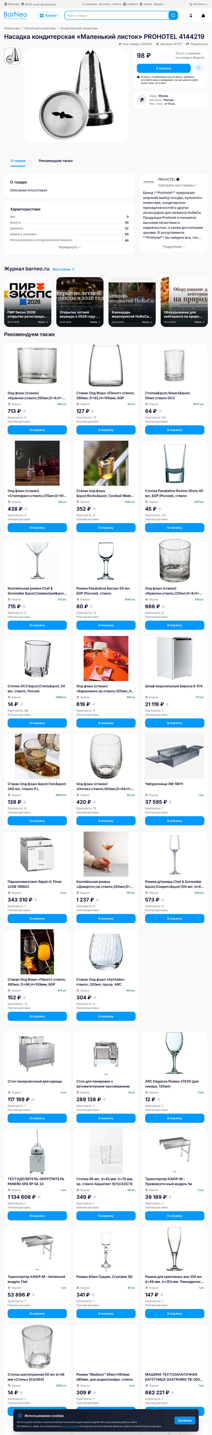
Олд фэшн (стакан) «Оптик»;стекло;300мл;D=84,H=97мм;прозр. (105, 786)
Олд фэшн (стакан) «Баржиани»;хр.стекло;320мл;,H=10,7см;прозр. (105, 689)
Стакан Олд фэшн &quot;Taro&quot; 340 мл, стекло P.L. (37, 786)
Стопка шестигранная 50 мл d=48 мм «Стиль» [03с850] (36, 1376)
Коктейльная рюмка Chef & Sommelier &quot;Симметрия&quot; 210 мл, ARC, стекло (37, 591)
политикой (71, 1426)
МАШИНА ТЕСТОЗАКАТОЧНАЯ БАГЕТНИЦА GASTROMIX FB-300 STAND (172, 1377)
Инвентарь (12, 28)
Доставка (105, 4)
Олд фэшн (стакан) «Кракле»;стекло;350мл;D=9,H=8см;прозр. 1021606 (37, 395)
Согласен (185, 1420)
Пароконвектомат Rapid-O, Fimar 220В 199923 (35, 884)
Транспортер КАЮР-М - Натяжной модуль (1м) (36, 1279)
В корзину (163, 68)
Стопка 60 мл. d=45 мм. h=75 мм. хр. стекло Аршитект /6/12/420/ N (104, 1181)
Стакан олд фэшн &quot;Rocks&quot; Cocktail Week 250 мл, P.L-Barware (103, 493)
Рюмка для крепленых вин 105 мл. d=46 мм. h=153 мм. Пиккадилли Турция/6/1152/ (174, 1279)
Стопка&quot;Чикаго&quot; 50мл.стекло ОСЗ (167, 395)
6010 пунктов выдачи (40, 4)
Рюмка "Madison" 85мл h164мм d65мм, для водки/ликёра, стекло (104, 1376)
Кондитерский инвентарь (79, 28)
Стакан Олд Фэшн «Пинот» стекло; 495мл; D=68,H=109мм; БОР (37, 981)
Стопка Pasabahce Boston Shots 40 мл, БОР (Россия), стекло (174, 493)
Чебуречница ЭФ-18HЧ (164, 784)
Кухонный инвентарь (40, 28)
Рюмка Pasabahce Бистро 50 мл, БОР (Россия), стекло (103, 590)
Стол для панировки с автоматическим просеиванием (103, 1083)
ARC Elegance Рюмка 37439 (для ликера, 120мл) (172, 1083)
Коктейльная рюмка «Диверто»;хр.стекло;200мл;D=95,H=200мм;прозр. (105, 884)
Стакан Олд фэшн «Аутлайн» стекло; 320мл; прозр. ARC (100, 981)
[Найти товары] (173, 15)
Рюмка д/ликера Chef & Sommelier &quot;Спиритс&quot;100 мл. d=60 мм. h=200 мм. (174, 884)
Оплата (116, 4)
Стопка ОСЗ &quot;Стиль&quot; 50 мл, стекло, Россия (36, 688)
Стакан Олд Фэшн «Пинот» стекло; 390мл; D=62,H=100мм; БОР (105, 395)
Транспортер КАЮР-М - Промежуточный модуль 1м (168, 1181)
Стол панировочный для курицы (35, 1081)
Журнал (158, 4)
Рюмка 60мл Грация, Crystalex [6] (104, 1277)
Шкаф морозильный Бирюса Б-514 (174, 686)
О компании (89, 4)
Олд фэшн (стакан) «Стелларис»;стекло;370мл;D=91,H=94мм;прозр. (36, 493)
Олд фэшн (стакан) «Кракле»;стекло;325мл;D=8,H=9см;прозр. (174, 591)
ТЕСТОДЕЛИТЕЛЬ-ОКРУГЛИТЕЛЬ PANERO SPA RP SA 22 (36, 1181)
